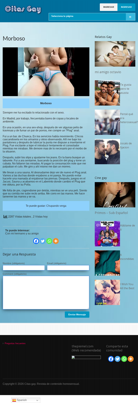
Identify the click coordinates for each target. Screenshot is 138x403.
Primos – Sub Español (111, 212)
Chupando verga (56, 205)
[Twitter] (43, 241)
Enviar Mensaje (77, 314)
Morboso (14, 38)
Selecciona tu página (62, 16)
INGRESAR (108, 7)
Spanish (21, 400)
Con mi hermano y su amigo (22, 233)
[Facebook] (36, 241)
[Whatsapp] (49, 241)
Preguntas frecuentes (15, 343)
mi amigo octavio (108, 72)
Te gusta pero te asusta (125, 89)
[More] (56, 241)
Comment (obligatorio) (15, 273)
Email (56, 263)
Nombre (14, 263)
